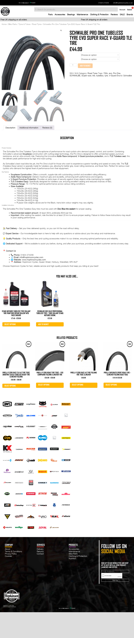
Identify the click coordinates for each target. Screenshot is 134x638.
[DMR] (54, 415)
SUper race (86, 75)
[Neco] (19, 460)
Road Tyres (37, 24)
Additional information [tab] (28, 127)
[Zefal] (42, 527)
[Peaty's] (30, 471)
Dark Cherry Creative (21, 606)
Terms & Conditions (13, 551)
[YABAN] (30, 527)
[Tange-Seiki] (54, 504)
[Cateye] (42, 404)
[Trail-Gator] (19, 516)
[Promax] (54, 471)
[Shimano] (54, 482)
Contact (40, 553)
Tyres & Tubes (24, 24)
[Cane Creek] (30, 404)
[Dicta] (42, 415)
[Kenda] (30, 437)
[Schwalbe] (42, 482)
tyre (106, 75)
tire (93, 75)
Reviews (114, 14)
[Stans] (42, 493)
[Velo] (42, 516)
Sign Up (115, 580)
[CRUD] (7, 415)
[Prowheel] (66, 471)
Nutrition (72, 558)
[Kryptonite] (66, 437)
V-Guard (112, 75)
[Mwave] (7, 460)
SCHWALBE (75, 75)
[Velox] (54, 516)
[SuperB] (7, 504)
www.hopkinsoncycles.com (34, 259)
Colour (73, 58)
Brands (130, 14)
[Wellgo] (19, 527)
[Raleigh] (7, 482)
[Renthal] (19, 482)
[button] (61, 30)
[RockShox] (30, 482)
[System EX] (30, 504)
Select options (10, 324)
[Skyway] (66, 482)
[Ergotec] (7, 426)
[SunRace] (66, 493)
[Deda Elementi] (19, 415)
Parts (50, 14)
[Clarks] (54, 404)
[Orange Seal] (54, 460)
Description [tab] (10, 127)
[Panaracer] (7, 471)
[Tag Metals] (42, 504)
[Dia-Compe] (30, 415)
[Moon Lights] (66, 448)
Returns (40, 551)
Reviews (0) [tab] (47, 127)
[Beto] (19, 404)
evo (110, 73)
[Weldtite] (7, 527)
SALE (122, 14)
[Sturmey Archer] (54, 493)
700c (105, 73)
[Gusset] (30, 426)
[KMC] (42, 437)
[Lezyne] (19, 448)
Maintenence (82, 14)
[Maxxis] (30, 448)
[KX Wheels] (7, 448)
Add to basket (85, 66)
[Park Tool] (19, 471)
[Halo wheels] (42, 426)
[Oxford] (66, 460)
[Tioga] (66, 504)
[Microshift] (54, 448)
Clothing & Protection (99, 14)
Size (72, 54)
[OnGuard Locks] (42, 460)
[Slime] (7, 493)
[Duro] (66, 415)
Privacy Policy (11, 553)
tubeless (100, 75)
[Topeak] (7, 516)
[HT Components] (66, 426)
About (7, 549)
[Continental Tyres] (66, 404)
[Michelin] (42, 448)
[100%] (7, 404)
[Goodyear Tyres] (19, 426)
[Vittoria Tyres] (66, 516)
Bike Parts (12, 24)
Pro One (116, 73)
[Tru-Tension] (30, 516)
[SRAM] (30, 493)
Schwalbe (127, 75)
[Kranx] (54, 437)
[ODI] (30, 460)
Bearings (71, 14)
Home (4, 24)
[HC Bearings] (54, 426)
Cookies (8, 556)
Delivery (40, 549)
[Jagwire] (19, 437)
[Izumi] (7, 437)
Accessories (60, 14)
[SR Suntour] (19, 493)
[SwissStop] (19, 504)
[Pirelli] (42, 471)
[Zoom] (54, 527)
